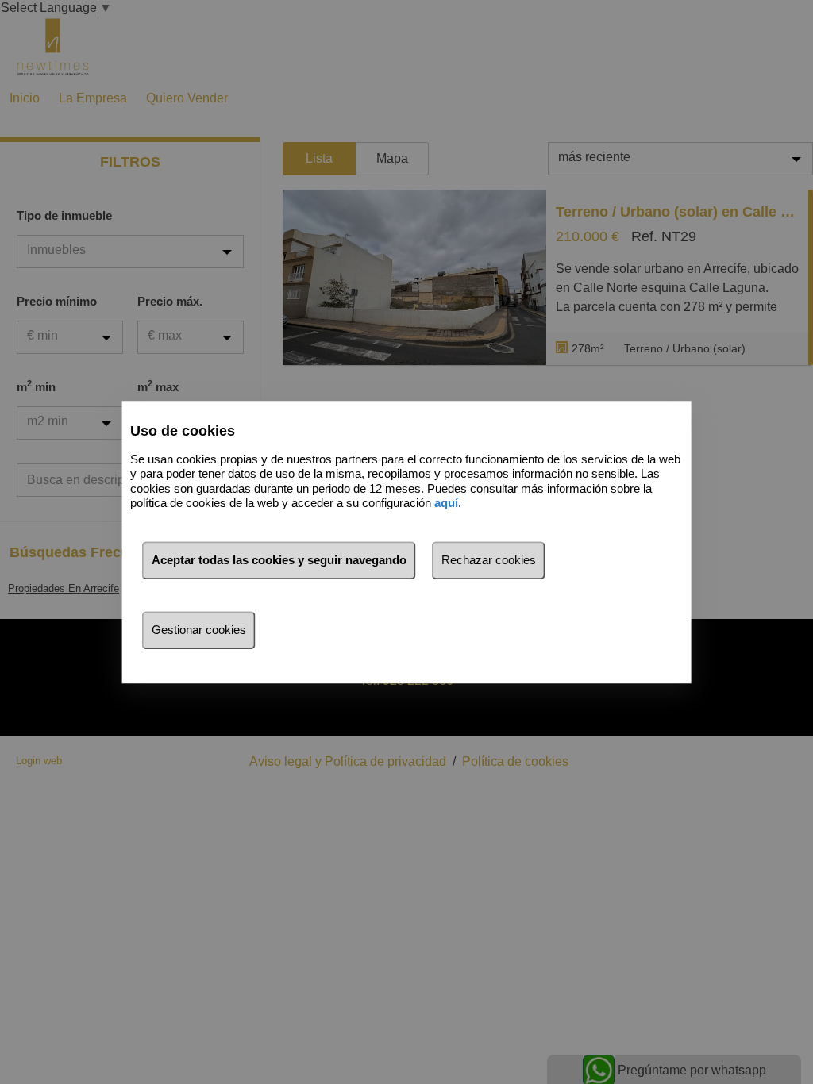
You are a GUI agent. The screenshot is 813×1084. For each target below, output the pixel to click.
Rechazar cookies (488, 560)
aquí (446, 502)
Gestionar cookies (199, 629)
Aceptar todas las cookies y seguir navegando (279, 560)
